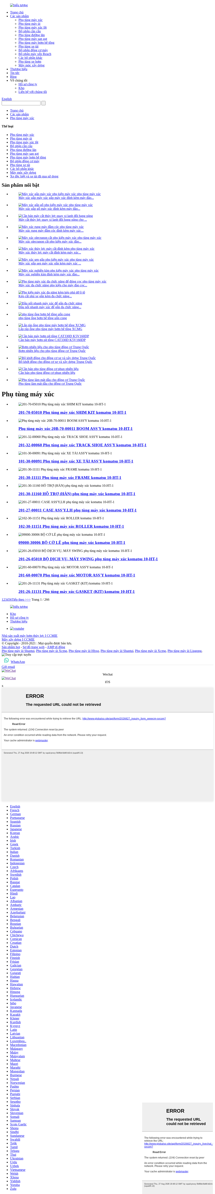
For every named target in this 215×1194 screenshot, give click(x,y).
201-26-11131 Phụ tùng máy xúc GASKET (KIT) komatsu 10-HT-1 (76, 591)
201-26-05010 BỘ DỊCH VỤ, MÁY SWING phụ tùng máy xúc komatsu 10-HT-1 (88, 559)
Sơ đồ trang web (34, 647)
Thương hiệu (18, 69)
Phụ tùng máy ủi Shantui (18, 651)
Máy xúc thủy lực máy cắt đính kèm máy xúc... (49, 252)
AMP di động (56, 647)
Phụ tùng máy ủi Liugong (185, 651)
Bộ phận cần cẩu (29, 31)
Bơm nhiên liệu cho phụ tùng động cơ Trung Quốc (52, 351)
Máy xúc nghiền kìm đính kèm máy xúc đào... (49, 274)
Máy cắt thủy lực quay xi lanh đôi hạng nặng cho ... (52, 219)
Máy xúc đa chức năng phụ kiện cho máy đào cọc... (52, 285)
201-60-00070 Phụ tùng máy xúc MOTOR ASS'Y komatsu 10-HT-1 (76, 575)
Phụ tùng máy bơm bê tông (36, 42)
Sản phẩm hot (11, 647)
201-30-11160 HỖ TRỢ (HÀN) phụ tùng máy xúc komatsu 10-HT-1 (76, 494)
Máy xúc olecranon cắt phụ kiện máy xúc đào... (49, 241)
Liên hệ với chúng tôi (32, 92)
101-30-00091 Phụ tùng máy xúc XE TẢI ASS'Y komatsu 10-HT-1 (75, 461)
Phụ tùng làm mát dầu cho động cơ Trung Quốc (50, 383)
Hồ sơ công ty (27, 84)
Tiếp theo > (19, 599)
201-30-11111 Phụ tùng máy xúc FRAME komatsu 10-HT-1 (69, 477)
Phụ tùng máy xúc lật (32, 27)
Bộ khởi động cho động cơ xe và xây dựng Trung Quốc (55, 362)
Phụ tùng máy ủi (29, 23)
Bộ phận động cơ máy (33, 50)
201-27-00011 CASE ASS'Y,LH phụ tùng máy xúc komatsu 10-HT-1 (77, 510)
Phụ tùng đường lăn (31, 35)
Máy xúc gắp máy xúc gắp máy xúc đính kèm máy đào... (56, 198)
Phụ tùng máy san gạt (32, 39)
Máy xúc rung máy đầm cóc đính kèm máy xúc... (51, 230)
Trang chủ (17, 12)
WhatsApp (18, 662)
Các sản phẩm (19, 16)
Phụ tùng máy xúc (30, 20)
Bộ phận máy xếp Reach (34, 54)
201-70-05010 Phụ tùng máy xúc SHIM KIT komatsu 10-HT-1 (72, 412)
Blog (13, 76)
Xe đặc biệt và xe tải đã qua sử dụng (34, 176)
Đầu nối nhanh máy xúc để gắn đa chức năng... (49, 307)
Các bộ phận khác (30, 58)
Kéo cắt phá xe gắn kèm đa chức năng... (45, 296)
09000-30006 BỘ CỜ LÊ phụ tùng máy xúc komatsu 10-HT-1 (71, 542)
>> (29, 599)
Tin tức (15, 73)
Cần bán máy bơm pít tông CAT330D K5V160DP (52, 340)
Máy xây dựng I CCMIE (18, 639)
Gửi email (8, 667)
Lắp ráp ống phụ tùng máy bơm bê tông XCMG (50, 329)
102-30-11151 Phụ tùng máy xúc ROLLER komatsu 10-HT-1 (71, 526)
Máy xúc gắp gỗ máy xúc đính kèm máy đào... (49, 208)
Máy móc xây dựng (31, 65)
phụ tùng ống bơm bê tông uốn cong (42, 318)
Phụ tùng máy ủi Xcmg (51, 651)
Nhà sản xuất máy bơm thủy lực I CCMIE (30, 635)
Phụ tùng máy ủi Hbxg (84, 651)
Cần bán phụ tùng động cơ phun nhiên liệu (46, 372)
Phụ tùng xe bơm (29, 61)
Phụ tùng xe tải (28, 46)
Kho (21, 88)
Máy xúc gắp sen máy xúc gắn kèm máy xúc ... (49, 263)
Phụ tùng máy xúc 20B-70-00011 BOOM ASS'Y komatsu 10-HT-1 (75, 428)
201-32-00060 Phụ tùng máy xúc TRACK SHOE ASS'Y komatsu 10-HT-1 (82, 445)
